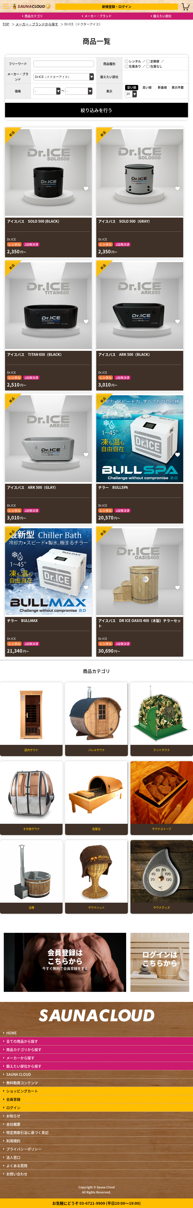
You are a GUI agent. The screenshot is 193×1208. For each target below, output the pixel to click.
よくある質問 (16, 1165)
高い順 (147, 87)
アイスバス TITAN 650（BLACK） (35, 354)
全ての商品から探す (22, 1041)
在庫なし (156, 66)
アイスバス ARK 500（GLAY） (32, 487)
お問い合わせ (16, 1173)
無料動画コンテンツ (22, 1082)
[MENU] (6, 6)
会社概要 (13, 1124)
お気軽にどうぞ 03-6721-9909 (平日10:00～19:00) (96, 1203)
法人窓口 (13, 1157)
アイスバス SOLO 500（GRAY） (125, 221)
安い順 (131, 87)
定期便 (154, 61)
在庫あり (135, 66)
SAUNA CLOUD (18, 1074)
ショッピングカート (22, 1090)
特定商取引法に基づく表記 (27, 1132)
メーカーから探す (20, 1057)
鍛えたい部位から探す (23, 1066)
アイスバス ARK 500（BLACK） (125, 354)
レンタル (135, 61)
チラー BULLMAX (22, 620)
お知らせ (13, 1115)
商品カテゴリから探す (23, 1049)
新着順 (162, 87)
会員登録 (13, 1099)
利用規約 (13, 1140)
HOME (11, 1032)
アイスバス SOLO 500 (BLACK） (34, 221)
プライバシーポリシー (23, 1148)
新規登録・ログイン (116, 6)
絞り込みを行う (96, 110)
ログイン (13, 1107)
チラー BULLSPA (113, 487)
